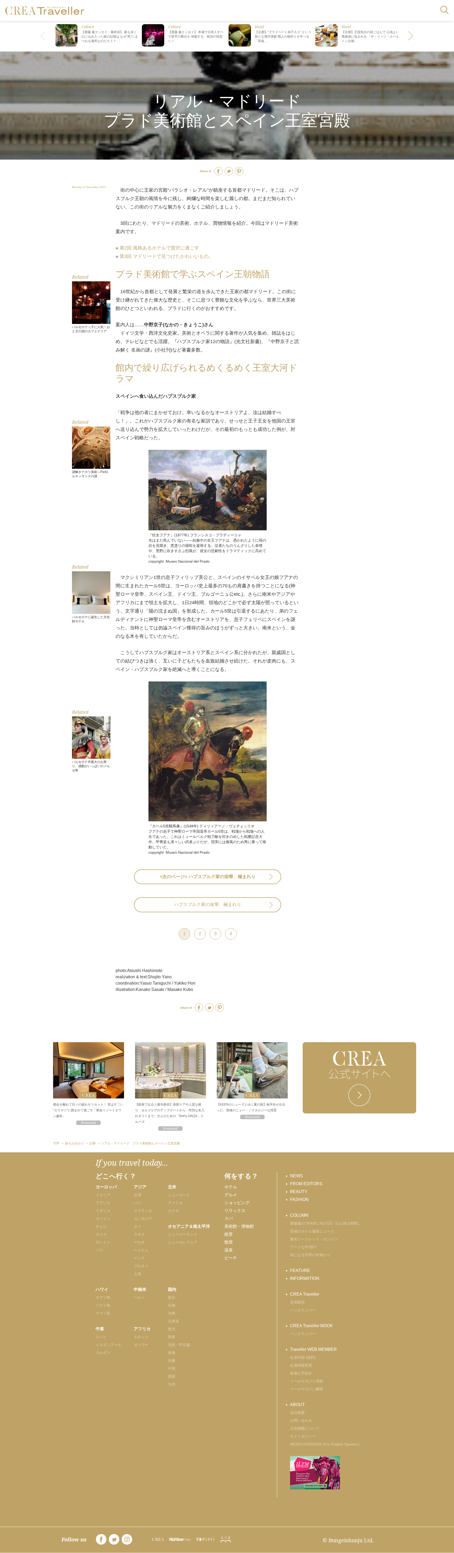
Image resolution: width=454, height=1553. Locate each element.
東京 (171, 1297)
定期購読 (297, 1302)
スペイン (103, 1218)
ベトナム (141, 1250)
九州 (171, 1384)
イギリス (103, 1211)
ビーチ (230, 1258)
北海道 (173, 1321)
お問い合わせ (301, 1420)
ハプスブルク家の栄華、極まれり (207, 904)
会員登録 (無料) (303, 1357)
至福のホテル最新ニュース (312, 1231)
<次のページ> (208, 876)
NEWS (296, 1176)
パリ (99, 1250)
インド (139, 1258)
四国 (171, 1376)
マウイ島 (103, 1313)
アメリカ (175, 1203)
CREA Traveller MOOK (311, 1325)
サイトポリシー (303, 1436)
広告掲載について (304, 1428)
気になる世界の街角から (310, 1255)
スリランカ (143, 1211)
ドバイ (101, 1337)
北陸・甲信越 (179, 1345)
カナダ (173, 1211)
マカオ (139, 1242)
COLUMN (299, 1215)
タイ (137, 1226)
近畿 (171, 1360)
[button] (411, 36)
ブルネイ (141, 1266)
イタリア (103, 1195)
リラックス (234, 1210)
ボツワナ (141, 1345)
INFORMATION (304, 1278)
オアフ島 (103, 1297)
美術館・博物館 (239, 1226)
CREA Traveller (304, 1294)
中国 (171, 1368)
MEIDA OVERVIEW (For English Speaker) (324, 1444)
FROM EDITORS (306, 1184)
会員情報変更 (301, 1365)
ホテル (230, 1187)
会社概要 (297, 1413)
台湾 (137, 1195)
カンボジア (143, 1218)
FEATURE (300, 1270)
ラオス (139, 1234)
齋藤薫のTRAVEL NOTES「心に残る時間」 (326, 1223)
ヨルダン (103, 1353)
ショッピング (237, 1202)
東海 (171, 1353)
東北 (171, 1329)
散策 (228, 1242)
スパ (228, 1218)
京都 (171, 1305)
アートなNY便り (303, 1247)
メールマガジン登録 (306, 1381)
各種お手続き (301, 1373)
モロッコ (141, 1337)
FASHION (299, 1199)
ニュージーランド (182, 1234)
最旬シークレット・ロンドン (314, 1239)
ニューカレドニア (182, 1242)
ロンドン (103, 1242)
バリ (137, 1203)
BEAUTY (298, 1191)
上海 (137, 1274)
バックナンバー (303, 1310)
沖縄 (171, 1313)
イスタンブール (108, 1345)
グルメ (230, 1195)
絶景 (228, 1234)
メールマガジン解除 (306, 1389)
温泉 (228, 1250)
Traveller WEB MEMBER (313, 1349)
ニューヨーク (179, 1195)
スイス (101, 1234)
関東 (171, 1337)
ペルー (139, 1297)
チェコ (101, 1226)
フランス (103, 1203)
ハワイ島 (103, 1305)
